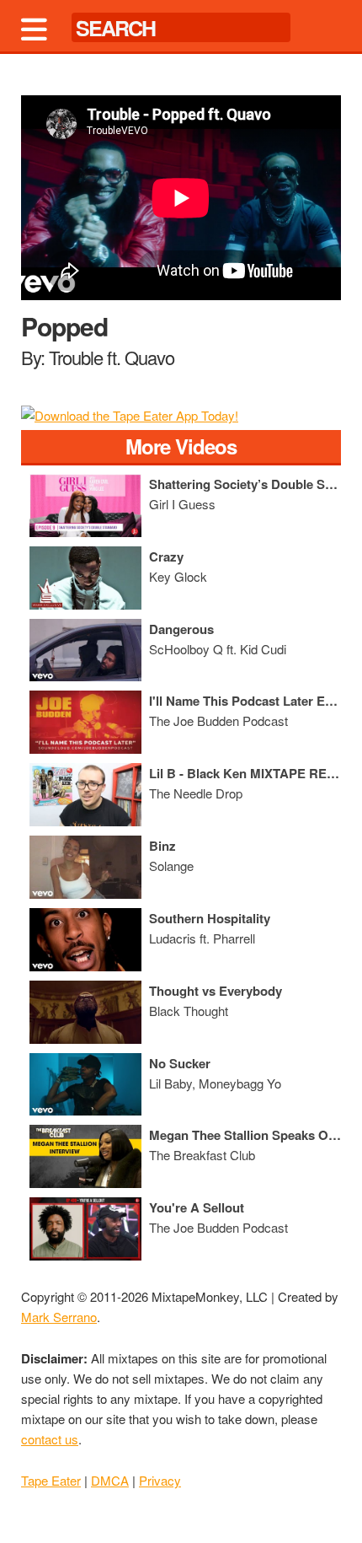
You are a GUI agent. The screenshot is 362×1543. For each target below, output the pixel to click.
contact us (49, 1439)
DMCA (110, 1480)
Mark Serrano (59, 1316)
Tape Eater (51, 1480)
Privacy (160, 1480)
